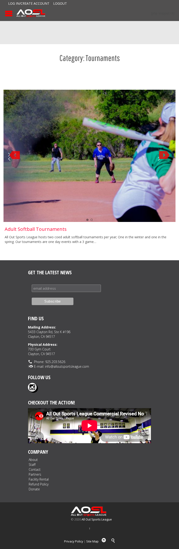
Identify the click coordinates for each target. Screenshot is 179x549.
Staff (32, 464)
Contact (35, 469)
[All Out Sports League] (30, 13)
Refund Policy (38, 484)
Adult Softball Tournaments (36, 229)
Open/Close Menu (8, 13)
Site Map (92, 541)
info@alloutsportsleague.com (67, 366)
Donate (34, 489)
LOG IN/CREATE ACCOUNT (28, 3)
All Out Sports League (97, 519)
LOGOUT (60, 3)
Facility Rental (39, 479)
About (33, 459)
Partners (35, 474)
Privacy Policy (73, 541)
